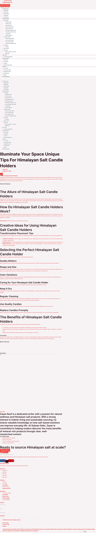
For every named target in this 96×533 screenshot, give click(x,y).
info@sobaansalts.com (5, 510)
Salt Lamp (6, 20)
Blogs (5, 74)
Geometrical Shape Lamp (10, 30)
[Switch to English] (83, 531)
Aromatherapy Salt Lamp (10, 31)
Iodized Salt (6, 13)
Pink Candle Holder (9, 41)
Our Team (6, 68)
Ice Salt (5, 63)
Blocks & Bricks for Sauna (10, 51)
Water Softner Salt (8, 65)
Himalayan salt (3, 199)
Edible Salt (6, 10)
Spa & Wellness (6, 18)
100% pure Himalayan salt (17, 263)
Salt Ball (7, 46)
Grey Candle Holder (9, 40)
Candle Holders (7, 36)
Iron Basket (7, 33)
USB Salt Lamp (8, 22)
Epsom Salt (6, 48)
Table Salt (6, 15)
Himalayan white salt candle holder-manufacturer (18, 220)
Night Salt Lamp (8, 25)
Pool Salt (6, 60)
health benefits (48, 199)
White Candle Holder (9, 38)
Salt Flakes (6, 17)
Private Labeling (6, 76)
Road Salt (6, 61)
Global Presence (7, 71)
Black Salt (6, 12)
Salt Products (5, 8)
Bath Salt (6, 45)
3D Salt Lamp (8, 23)
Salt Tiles (6, 50)
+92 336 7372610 (4, 506)
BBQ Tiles (7, 53)
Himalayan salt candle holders (52, 179)
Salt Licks (5, 55)
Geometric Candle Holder (10, 43)
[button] (48, 79)
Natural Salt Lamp (9, 28)
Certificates (6, 73)
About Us (5, 66)
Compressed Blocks (8, 56)
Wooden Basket (8, 35)
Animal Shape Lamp (9, 26)
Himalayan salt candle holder (14, 257)
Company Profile (7, 69)
